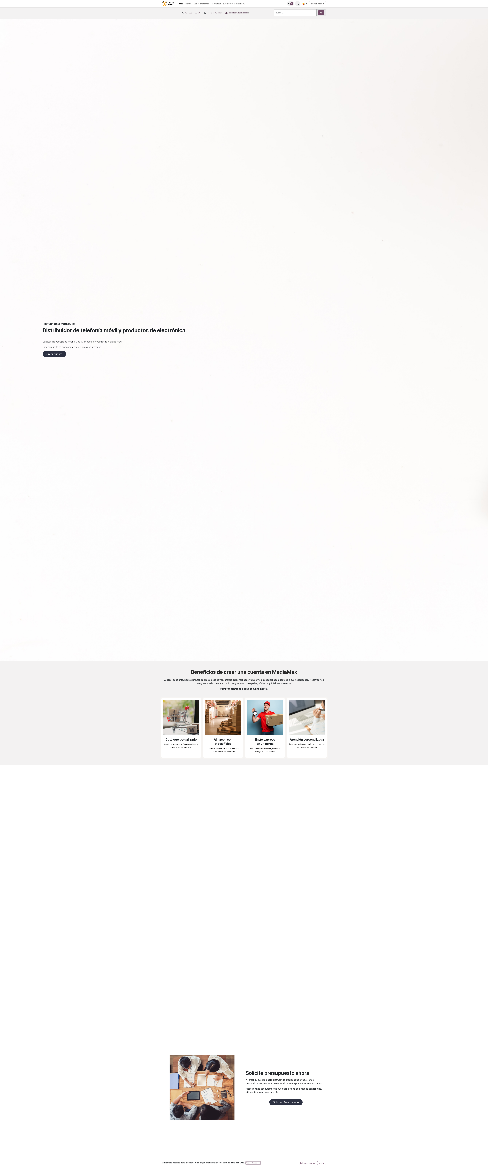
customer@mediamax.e (238, 13)
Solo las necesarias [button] (307, 1163)
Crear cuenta (54, 354)
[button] (297, 3)
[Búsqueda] (321, 12)
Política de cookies (253, 1163)
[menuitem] (180, 3)
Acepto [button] (321, 1163)
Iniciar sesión (317, 3)
